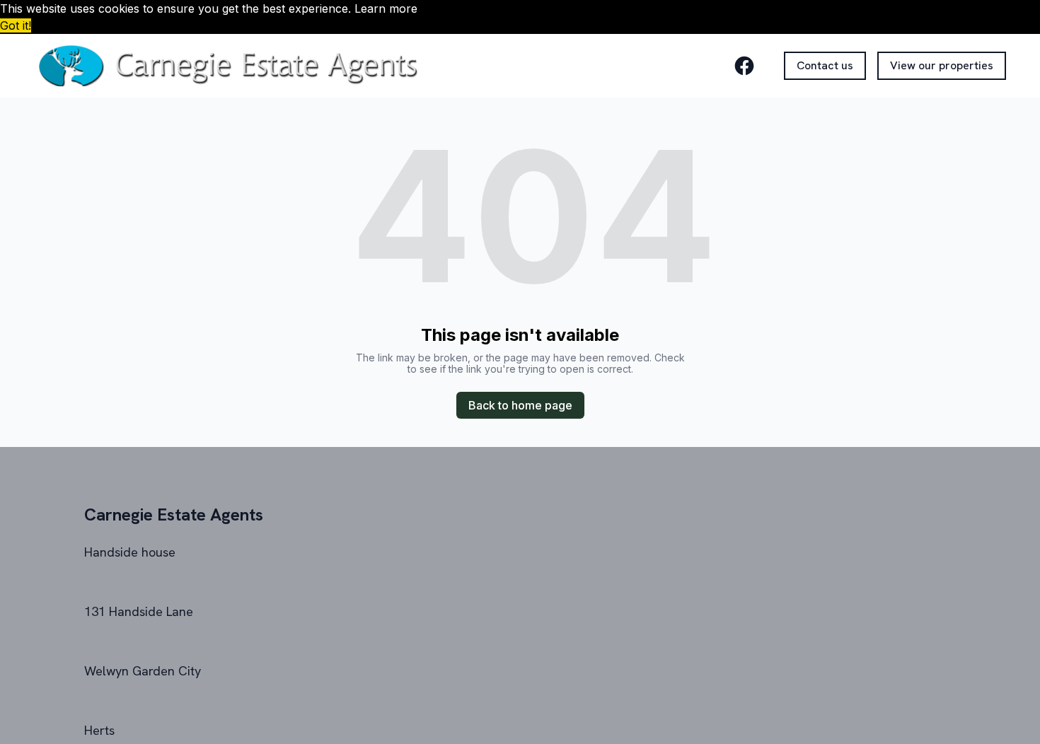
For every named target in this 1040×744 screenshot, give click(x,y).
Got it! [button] (15, 25)
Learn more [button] (385, 8)
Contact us (825, 65)
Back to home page (520, 405)
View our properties (941, 65)
